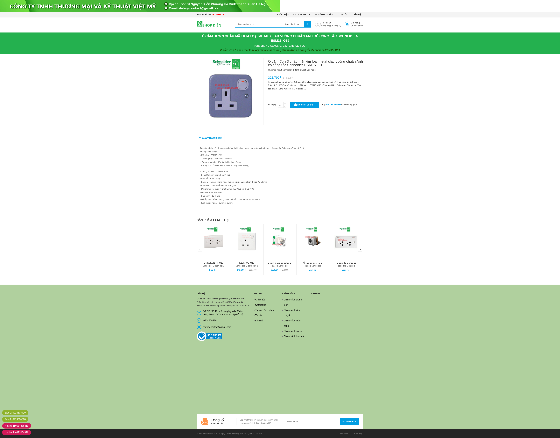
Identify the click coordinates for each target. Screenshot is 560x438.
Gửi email (351, 421)
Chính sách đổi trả (293, 331)
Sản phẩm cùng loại (213, 220)
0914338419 (218, 14)
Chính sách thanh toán (293, 302)
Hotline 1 (16, 426)
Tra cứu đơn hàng (324, 14)
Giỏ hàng (355, 23)
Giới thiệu (282, 14)
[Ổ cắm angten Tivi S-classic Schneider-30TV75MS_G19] (313, 240)
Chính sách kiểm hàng (292, 323)
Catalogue (300, 14)
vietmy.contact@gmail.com (217, 327)
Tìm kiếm (344, 433)
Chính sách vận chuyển (292, 313)
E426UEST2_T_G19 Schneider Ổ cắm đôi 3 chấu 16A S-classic (213, 266)
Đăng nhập (326, 25)
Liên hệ (357, 14)
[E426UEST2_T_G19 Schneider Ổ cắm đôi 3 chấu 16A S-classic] (213, 240)
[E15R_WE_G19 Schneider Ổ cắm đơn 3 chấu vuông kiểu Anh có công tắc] (246, 240)
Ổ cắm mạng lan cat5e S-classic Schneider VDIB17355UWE (280, 266)
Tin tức (344, 14)
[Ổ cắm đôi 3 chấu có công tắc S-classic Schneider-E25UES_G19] (346, 240)
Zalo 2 (15, 419)
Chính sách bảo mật (294, 336)
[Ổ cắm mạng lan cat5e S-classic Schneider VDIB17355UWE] (280, 240)
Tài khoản (326, 23)
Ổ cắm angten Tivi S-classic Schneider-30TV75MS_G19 (313, 266)
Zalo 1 (15, 412)
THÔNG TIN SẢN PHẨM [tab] (210, 138)
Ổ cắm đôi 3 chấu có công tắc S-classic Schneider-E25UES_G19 (346, 266)
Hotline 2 (16, 432)
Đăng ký (337, 25)
